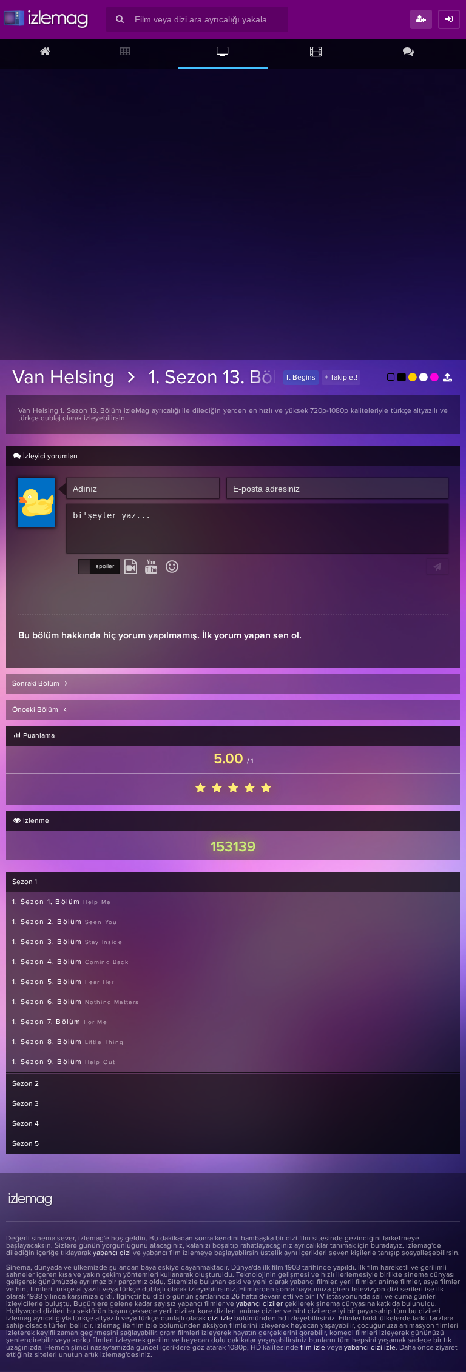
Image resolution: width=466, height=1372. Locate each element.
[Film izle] (316, 53)
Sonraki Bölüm (36, 684)
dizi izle (220, 1318)
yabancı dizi (112, 1253)
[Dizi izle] (223, 53)
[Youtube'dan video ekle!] (151, 567)
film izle (312, 1347)
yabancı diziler (259, 1304)
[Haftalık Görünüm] (126, 53)
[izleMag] (45, 19)
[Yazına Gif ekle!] (130, 567)
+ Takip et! (341, 377)
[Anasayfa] (45, 53)
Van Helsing (63, 377)
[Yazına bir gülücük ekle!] (172, 567)
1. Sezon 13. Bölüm (226, 377)
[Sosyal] (408, 53)
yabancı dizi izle (370, 1347)
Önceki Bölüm (36, 710)
